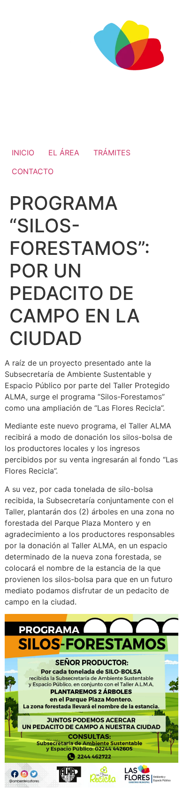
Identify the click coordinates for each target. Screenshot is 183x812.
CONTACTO (32, 171)
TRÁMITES (111, 152)
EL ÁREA (63, 152)
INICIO (23, 152)
